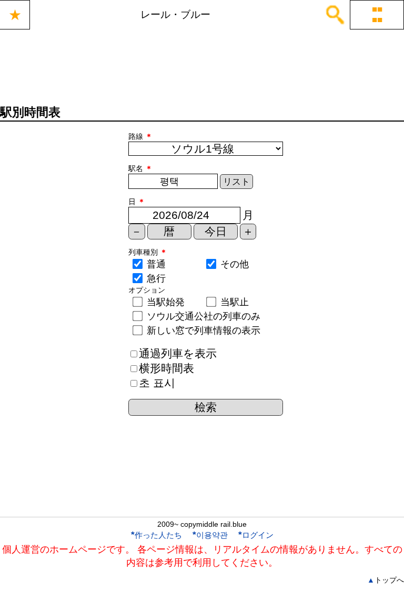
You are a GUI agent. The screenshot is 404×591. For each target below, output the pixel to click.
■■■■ (377, 14)
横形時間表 (166, 368)
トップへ (385, 580)
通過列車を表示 (178, 353)
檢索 (206, 407)
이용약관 (210, 535)
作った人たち (156, 535)
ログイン (256, 535)
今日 (216, 231)
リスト (236, 182)
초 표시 (157, 383)
